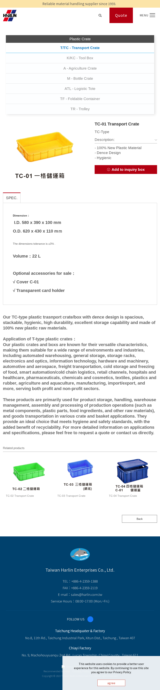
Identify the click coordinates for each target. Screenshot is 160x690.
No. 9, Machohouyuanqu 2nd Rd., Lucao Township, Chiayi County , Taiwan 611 (80, 654)
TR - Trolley (80, 109)
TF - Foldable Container (80, 99)
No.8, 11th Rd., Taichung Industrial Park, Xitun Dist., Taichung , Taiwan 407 (80, 637)
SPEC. (11, 198)
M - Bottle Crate (80, 78)
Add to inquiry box (128, 169)
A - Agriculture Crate (80, 68)
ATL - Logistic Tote (80, 89)
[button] (100, 14)
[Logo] (10, 15)
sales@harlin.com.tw (86, 594)
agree (111, 683)
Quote (121, 15)
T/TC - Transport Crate (80, 48)
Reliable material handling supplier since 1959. (79, 3)
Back (140, 518)
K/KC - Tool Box (80, 58)
